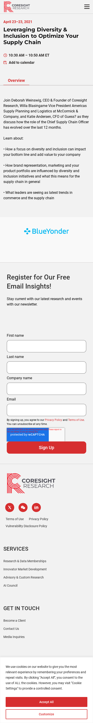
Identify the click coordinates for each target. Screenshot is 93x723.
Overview (16, 80)
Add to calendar (22, 62)
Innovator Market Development (25, 569)
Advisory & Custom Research (23, 577)
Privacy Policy (53, 420)
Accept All (46, 702)
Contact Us (11, 629)
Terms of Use (76, 420)
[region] (46, 690)
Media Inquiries (14, 637)
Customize (46, 714)
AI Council (10, 585)
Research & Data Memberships (24, 561)
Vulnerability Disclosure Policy (26, 526)
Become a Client (14, 620)
